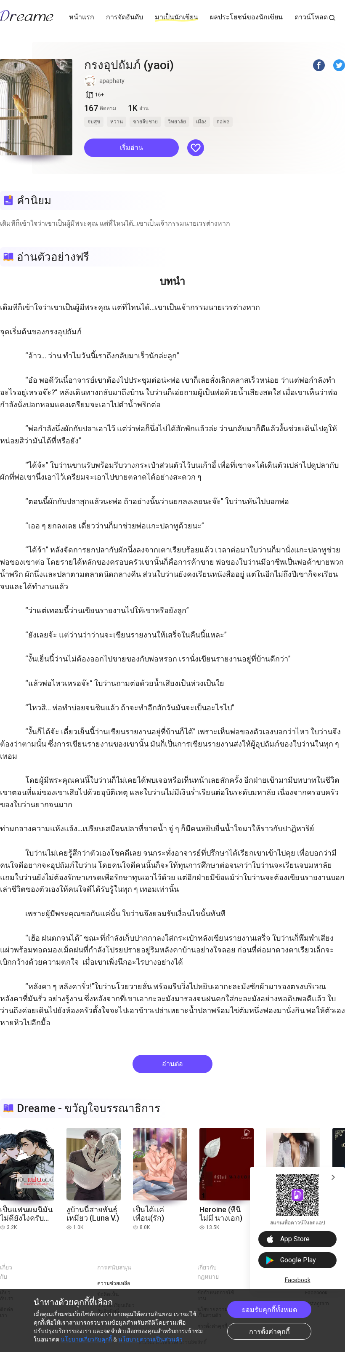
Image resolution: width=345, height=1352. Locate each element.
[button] (131, 148)
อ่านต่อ (172, 1063)
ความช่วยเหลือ (113, 1283)
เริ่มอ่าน (131, 147)
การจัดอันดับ (124, 17)
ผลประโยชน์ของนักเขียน (246, 17)
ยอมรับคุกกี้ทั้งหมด (269, 1310)
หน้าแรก (81, 17)
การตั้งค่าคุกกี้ (269, 1332)
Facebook (297, 1280)
